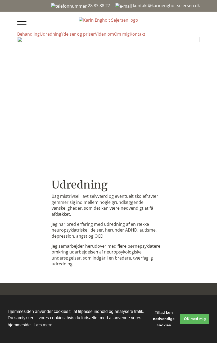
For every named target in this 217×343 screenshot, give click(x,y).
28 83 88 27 (98, 5)
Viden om (104, 34)
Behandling (28, 34)
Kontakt (137, 34)
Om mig (122, 34)
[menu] (22, 22)
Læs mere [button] (43, 325)
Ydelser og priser (78, 34)
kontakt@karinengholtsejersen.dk (166, 5)
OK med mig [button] (195, 319)
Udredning (50, 34)
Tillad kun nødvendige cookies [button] (164, 318)
